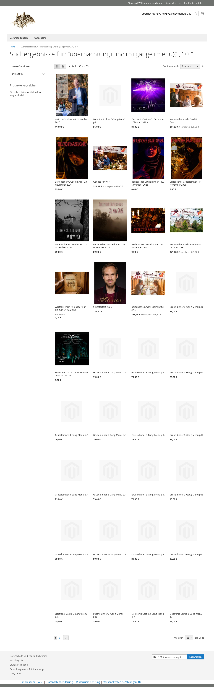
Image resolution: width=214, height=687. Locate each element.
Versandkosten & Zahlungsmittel (122, 682)
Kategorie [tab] (17, 73)
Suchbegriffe (16, 660)
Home (13, 46)
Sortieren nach (171, 66)
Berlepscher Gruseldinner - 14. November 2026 (186, 183)
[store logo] (23, 20)
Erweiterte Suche (19, 664)
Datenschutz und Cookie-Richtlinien (28, 655)
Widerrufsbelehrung (88, 682)
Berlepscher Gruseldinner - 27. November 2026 (71, 246)
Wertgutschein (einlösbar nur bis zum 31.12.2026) (70, 308)
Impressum (28, 682)
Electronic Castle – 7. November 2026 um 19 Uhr (71, 374)
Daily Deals (15, 673)
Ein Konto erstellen (194, 3)
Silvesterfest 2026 (102, 306)
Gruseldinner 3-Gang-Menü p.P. (186, 306)
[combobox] (169, 13)
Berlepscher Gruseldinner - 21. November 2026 (147, 246)
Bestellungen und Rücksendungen (28, 669)
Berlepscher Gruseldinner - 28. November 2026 (109, 246)
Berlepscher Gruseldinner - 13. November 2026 (147, 183)
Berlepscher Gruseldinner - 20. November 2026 (71, 183)
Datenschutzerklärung (60, 682)
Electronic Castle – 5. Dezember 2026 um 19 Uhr (147, 121)
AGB (40, 682)
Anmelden (171, 3)
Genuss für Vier (101, 181)
